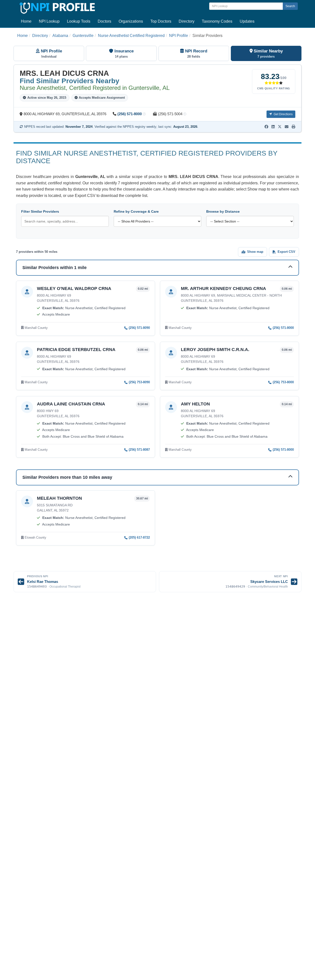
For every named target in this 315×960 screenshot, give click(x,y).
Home (26, 21)
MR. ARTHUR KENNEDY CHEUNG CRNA (223, 288)
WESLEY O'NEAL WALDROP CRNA (74, 288)
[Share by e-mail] (286, 127)
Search (290, 6)
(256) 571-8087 (139, 449)
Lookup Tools (78, 21)
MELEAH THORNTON (59, 498)
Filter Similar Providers (40, 211)
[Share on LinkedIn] (273, 127)
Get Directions (283, 114)
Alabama (60, 35)
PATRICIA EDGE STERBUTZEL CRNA (76, 349)
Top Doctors (160, 21)
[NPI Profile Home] (56, 7)
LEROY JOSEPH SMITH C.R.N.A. (215, 349)
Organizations (131, 21)
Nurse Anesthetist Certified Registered (131, 35)
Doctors (104, 21)
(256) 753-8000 (283, 382)
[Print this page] (293, 127)
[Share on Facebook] (266, 127)
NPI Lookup (49, 21)
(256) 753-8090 (139, 382)
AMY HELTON (195, 403)
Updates (247, 21)
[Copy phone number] (144, 114)
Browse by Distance (223, 211)
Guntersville (83, 35)
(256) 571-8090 (139, 328)
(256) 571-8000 (129, 114)
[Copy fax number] (184, 114)
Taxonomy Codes (217, 21)
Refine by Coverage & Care (136, 211)
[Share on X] (280, 127)
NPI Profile (178, 35)
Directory (186, 21)
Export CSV (286, 252)
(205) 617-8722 (139, 537)
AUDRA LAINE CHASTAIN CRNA (71, 403)
